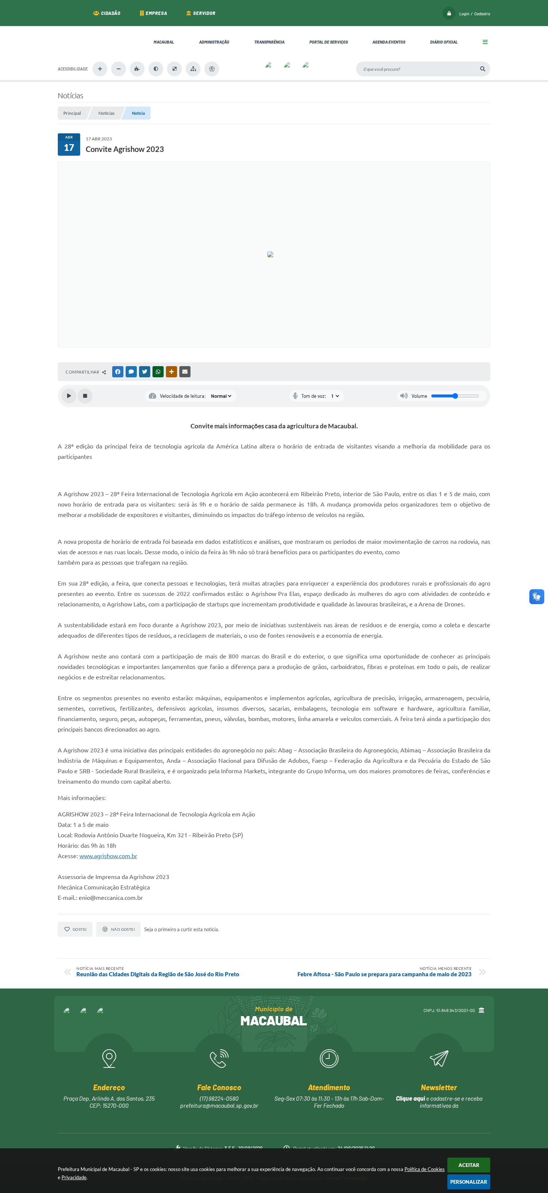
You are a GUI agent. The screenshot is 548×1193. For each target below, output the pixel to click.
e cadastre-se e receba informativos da (439, 1102)
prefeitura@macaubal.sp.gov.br (219, 1105)
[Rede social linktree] (104, 1014)
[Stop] (85, 395)
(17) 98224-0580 (219, 1098)
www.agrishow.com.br (108, 856)
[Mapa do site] (193, 68)
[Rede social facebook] (70, 1014)
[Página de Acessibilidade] (211, 68)
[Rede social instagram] (87, 1014)
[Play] (69, 395)
